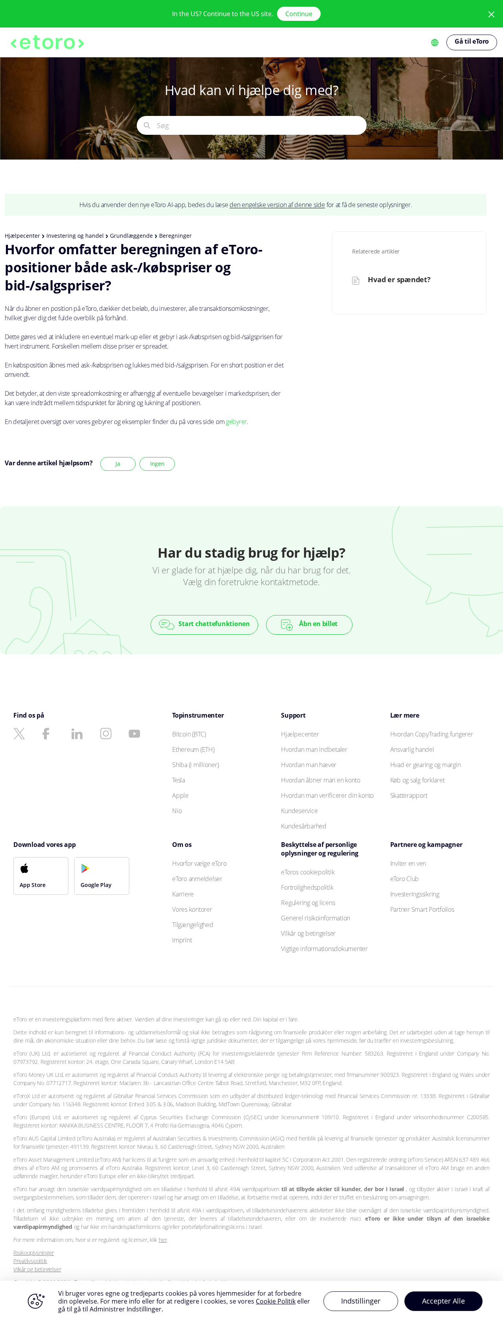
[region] (251, 1302)
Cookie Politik (276, 1301)
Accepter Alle (443, 1301)
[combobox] (261, 125)
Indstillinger (360, 1301)
